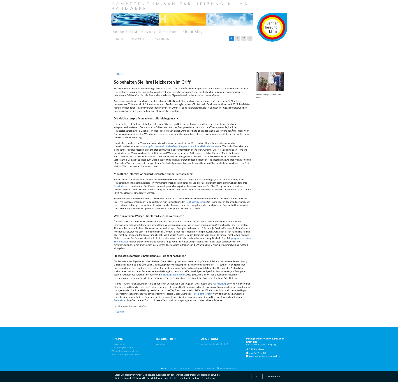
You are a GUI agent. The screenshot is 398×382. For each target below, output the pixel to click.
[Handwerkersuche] (231, 38)
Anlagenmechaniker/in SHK (214, 344)
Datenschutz (198, 368)
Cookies (174, 378)
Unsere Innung (118, 344)
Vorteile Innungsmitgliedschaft (126, 354)
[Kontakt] (243, 38)
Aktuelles (160, 344)
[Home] (237, 38)
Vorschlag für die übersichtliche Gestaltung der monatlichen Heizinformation (179, 146)
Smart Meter (120, 186)
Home (120, 74)
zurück (120, 311)
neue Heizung (220, 283)
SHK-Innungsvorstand (122, 347)
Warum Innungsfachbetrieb (124, 351)
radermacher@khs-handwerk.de (264, 356)
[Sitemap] (249, 38)
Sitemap (173, 368)
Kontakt (211, 368)
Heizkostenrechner (195, 201)
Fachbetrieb (120, 300)
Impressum (184, 368)
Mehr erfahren (273, 376)
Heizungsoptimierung (174, 274)
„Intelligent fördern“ (203, 293)
